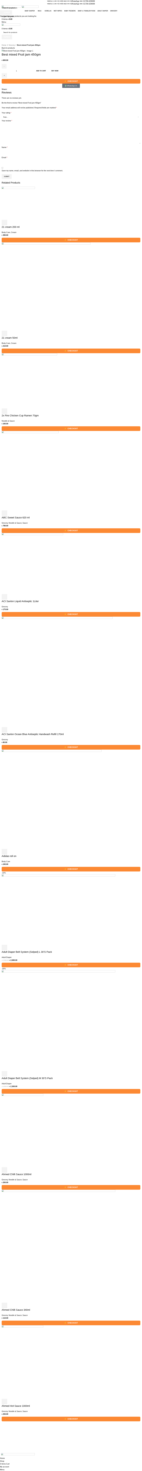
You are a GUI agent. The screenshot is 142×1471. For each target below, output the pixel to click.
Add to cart (41, 71)
